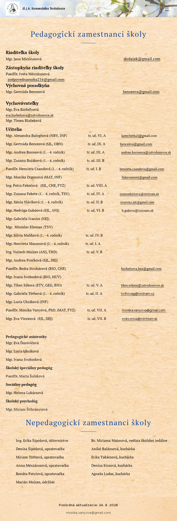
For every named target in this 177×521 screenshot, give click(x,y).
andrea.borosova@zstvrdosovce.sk (146, 152)
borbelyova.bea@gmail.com (141, 268)
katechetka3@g (132, 135)
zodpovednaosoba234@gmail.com (36, 79)
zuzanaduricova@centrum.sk (139, 194)
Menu (166, 8)
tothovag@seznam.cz (137, 294)
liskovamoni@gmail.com (139, 177)
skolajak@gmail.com (142, 58)
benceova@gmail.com (140, 91)
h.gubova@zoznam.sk (137, 210)
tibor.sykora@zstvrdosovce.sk (142, 285)
